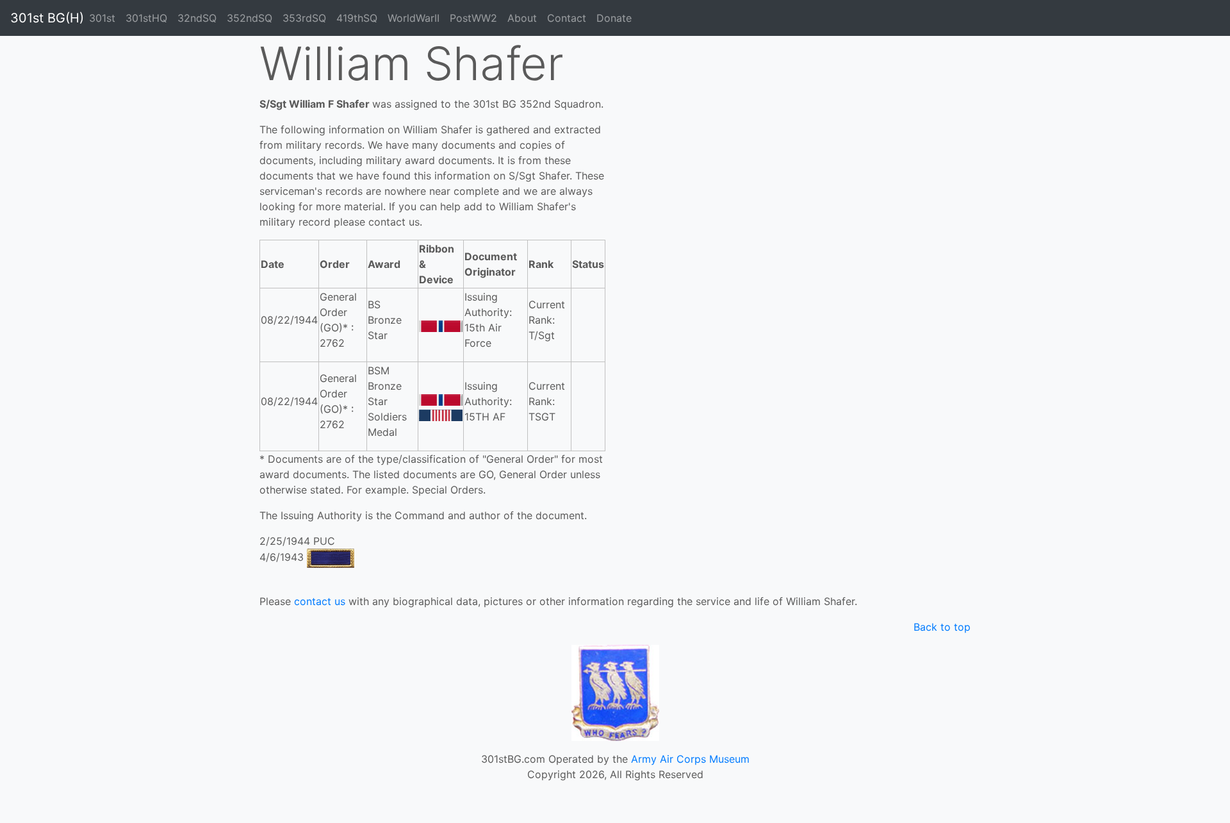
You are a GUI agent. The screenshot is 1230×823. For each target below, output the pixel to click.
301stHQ (146, 18)
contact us (319, 601)
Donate (614, 18)
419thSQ (356, 18)
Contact (566, 18)
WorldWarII (413, 18)
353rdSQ (304, 18)
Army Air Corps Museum (690, 758)
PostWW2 (473, 18)
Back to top (942, 626)
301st (102, 18)
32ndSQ (197, 18)
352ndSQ (249, 18)
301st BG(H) (47, 18)
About (522, 18)
